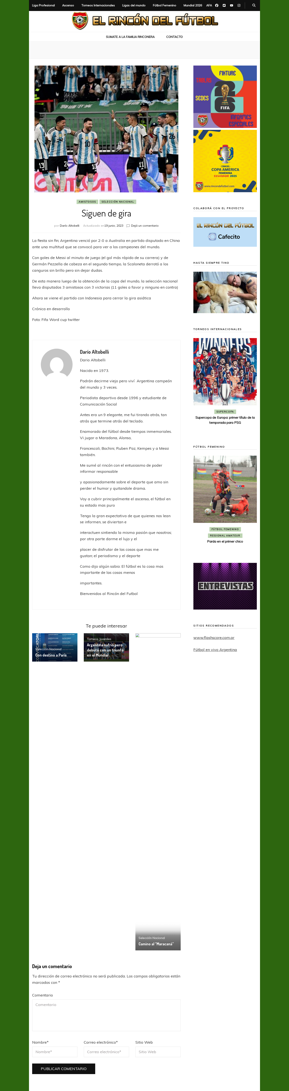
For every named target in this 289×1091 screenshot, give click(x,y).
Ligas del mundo (134, 5)
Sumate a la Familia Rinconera (130, 37)
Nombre (40, 1042)
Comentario (42, 995)
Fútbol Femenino (164, 5)
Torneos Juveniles (99, 639)
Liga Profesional (43, 5)
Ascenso (68, 5)
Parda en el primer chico (225, 541)
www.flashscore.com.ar (213, 637)
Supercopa (225, 411)
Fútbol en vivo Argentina (215, 649)
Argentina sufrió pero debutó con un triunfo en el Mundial (105, 650)
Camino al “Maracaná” (156, 944)
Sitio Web (144, 1042)
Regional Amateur (225, 535)
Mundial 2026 (193, 5)
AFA (209, 5)
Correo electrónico (101, 1042)
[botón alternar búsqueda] (254, 5)
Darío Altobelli (69, 226)
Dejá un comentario (145, 226)
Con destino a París (51, 655)
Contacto (174, 37)
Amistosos (87, 201)
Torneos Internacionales (98, 5)
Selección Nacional (118, 201)
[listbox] (225, 385)
